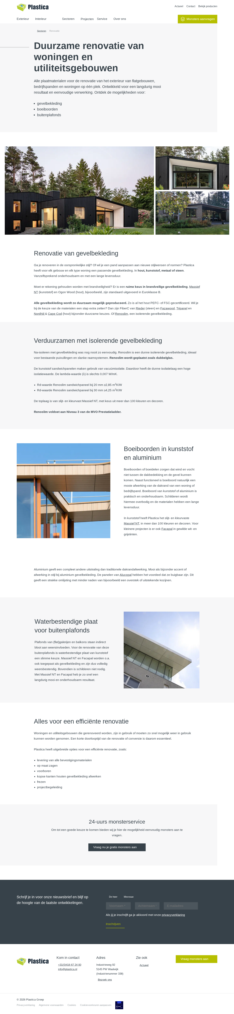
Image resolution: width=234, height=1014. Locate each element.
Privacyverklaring (26, 1005)
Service (102, 19)
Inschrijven (113, 924)
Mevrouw (129, 896)
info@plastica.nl (67, 969)
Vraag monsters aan (194, 959)
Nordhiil (39, 313)
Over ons (119, 19)
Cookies (71, 1005)
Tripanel (181, 308)
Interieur (40, 19)
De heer (113, 896)
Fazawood (167, 308)
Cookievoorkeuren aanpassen (95, 1005)
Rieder (140, 308)
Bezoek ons (105, 979)
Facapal (167, 529)
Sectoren (68, 19)
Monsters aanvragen (201, 19)
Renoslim (121, 313)
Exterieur (23, 19)
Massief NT (131, 523)
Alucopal (126, 574)
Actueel (179, 6)
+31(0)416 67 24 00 (69, 964)
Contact (190, 6)
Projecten (87, 19)
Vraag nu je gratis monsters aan (115, 847)
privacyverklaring (173, 915)
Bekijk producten (207, 6)
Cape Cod (55, 313)
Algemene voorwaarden (51, 1005)
